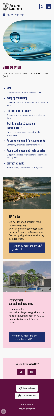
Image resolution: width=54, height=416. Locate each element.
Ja (21, 372)
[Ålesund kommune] (12, 7)
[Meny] (48, 6)
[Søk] (41, 6)
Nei (31, 372)
